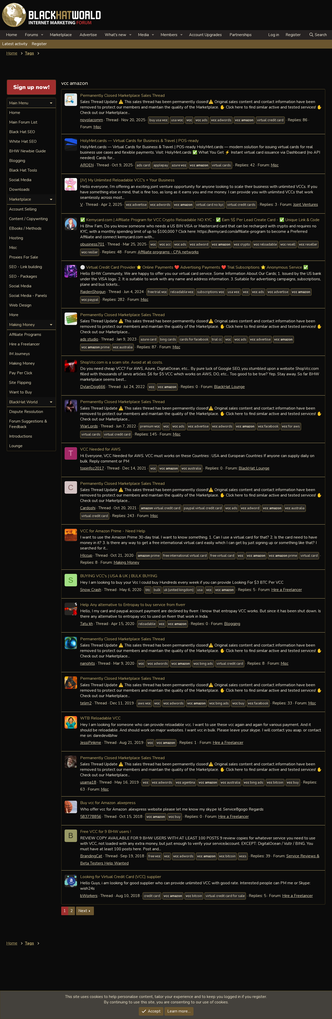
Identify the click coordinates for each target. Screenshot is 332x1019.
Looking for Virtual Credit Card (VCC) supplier (120, 876)
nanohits (87, 663)
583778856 (90, 816)
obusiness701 (92, 244)
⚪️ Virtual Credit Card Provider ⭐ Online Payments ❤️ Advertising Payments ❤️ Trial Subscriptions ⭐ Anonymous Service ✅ (194, 267)
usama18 (88, 782)
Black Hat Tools (23, 170)
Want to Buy (20, 392)
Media (143, 34)
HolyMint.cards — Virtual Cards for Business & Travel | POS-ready (139, 140)
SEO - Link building (25, 266)
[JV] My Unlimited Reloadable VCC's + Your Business (127, 180)
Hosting (16, 238)
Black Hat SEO (22, 131)
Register (39, 43)
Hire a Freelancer (286, 589)
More (13, 314)
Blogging (232, 623)
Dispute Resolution (26, 411)
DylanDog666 (92, 386)
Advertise (88, 34)
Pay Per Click (20, 373)
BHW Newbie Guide (27, 151)
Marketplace (61, 34)
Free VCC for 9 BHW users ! (105, 831)
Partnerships (241, 34)
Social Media (20, 179)
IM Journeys (19, 353)
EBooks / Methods (25, 228)
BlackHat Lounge (229, 386)
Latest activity (14, 43)
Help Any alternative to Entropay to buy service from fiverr (132, 604)
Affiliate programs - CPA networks (168, 252)
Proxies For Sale (23, 257)
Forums (31, 34)
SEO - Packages (23, 276)
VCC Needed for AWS (100, 449)
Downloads (19, 189)
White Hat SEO (23, 141)
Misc (97, 127)
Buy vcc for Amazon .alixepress (108, 802)
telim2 (86, 703)
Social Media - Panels (28, 295)
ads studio (89, 339)
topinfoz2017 (92, 468)
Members (169, 34)
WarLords (89, 426)
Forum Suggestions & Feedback (28, 424)
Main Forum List (23, 122)
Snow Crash (90, 589)
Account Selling (23, 209)
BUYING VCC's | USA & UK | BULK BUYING (118, 576)
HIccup (86, 555)
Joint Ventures (305, 204)
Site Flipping (20, 382)
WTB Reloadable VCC (100, 718)
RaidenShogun (93, 291)
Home (11, 34)
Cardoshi (87, 508)
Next (82, 910)
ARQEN (87, 165)
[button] (42, 35)
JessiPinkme (90, 742)
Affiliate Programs (25, 334)
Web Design (20, 305)
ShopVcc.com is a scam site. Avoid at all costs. (121, 362)
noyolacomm (91, 120)
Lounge (16, 446)
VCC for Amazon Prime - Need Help (112, 531)
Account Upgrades (205, 34)
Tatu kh (86, 623)
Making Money (126, 562)
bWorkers (89, 895)
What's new (115, 34)
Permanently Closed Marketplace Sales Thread (122, 95)
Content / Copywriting (28, 218)
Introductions (20, 436)
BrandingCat (91, 856)
